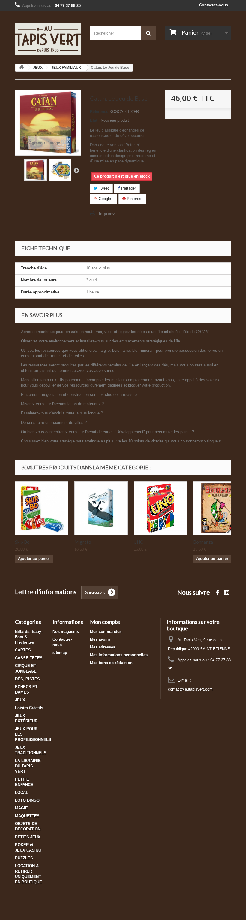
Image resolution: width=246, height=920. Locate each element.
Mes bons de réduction (111, 662)
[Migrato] (101, 508)
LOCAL (21, 792)
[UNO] (160, 508)
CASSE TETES (29, 658)
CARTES (23, 650)
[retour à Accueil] (21, 67)
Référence (99, 111)
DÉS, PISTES (27, 679)
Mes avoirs (100, 639)
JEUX (20, 700)
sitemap (59, 652)
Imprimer (107, 213)
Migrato (82, 542)
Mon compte (105, 621)
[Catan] (35, 170)
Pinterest (134, 198)
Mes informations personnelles (119, 655)
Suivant (76, 170)
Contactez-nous (213, 5)
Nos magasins (65, 631)
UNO (139, 542)
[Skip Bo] (41, 508)
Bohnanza (203, 542)
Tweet (103, 188)
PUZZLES (24, 858)
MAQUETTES (27, 816)
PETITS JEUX (27, 837)
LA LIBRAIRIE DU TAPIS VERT (28, 766)
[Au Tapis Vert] (48, 39)
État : (95, 120)
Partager (128, 188)
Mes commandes (106, 631)
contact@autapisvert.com (190, 689)
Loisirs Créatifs (29, 708)
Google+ (105, 198)
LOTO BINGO (27, 800)
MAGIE (21, 808)
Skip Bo (22, 542)
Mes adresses (102, 647)
